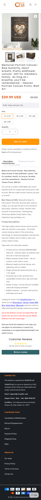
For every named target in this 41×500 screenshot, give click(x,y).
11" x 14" (7, 116)
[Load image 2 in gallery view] (20, 57)
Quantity (5, 127)
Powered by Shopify (26, 497)
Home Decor (10, 305)
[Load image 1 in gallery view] (10, 57)
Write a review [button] (20, 352)
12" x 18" (19, 116)
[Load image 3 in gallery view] (30, 57)
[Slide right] (38, 57)
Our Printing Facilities (11, 165)
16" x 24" (32, 116)
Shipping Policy (10, 439)
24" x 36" (7, 122)
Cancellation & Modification (15, 418)
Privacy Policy (10, 464)
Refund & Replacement (14, 423)
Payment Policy (11, 434)
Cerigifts (16, 497)
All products (17, 302)
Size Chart (34, 97)
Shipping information (27, 161)
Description (8, 161)
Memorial (20, 305)
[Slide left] (2, 57)
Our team (8, 458)
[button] (4, 4)
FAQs (7, 444)
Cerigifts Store (26, 299)
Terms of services (12, 469)
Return (7, 428)
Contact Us (9, 474)
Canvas (26, 302)
